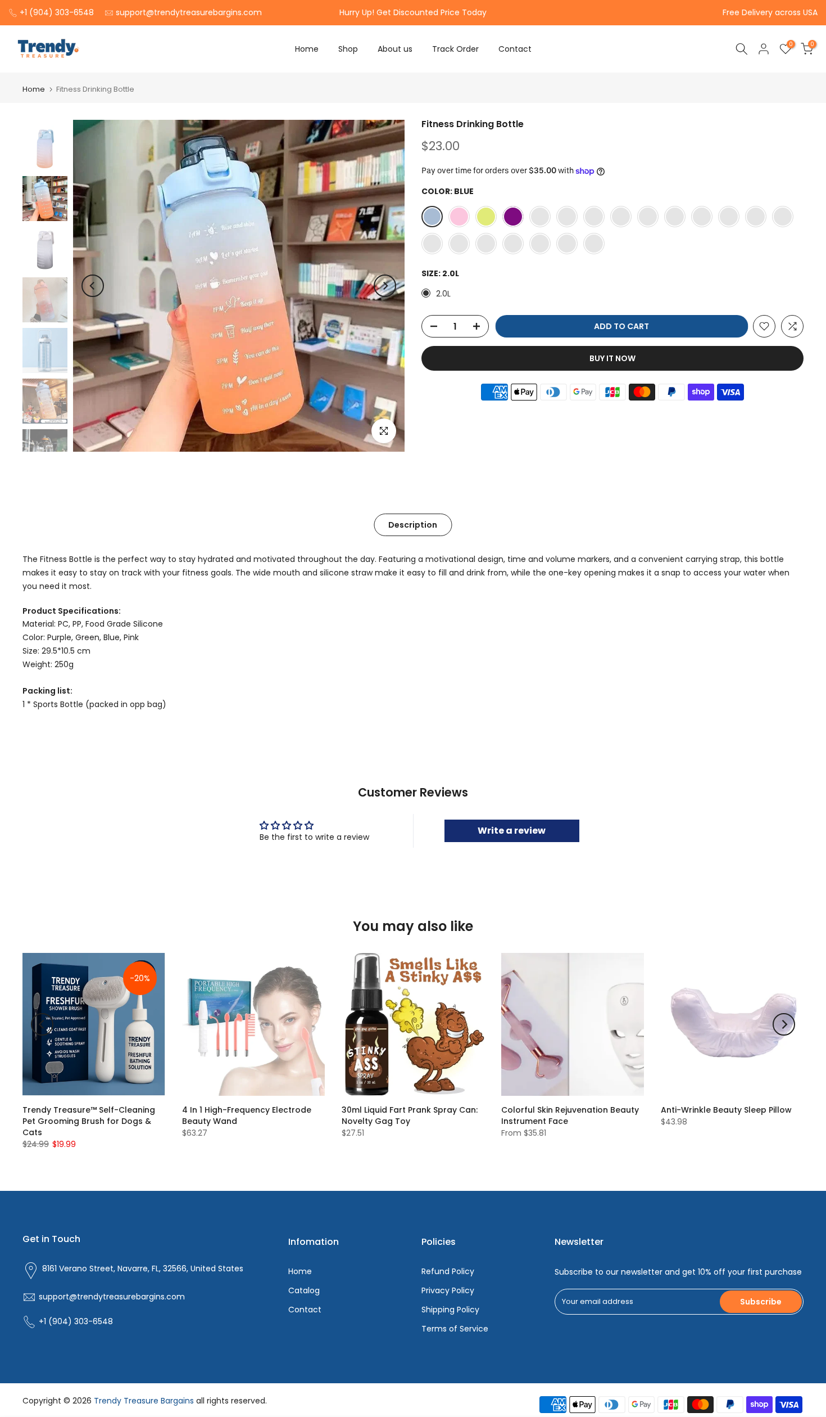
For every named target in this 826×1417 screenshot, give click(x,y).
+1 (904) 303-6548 (57, 12)
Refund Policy (447, 1271)
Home (307, 49)
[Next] (385, 286)
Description (412, 524)
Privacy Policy (447, 1290)
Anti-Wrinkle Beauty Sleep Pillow (726, 1109)
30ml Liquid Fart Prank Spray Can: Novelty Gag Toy (410, 1115)
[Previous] (92, 286)
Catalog (304, 1290)
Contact (515, 49)
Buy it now (612, 358)
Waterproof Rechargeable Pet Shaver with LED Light (97, 1361)
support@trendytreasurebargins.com (189, 12)
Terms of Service (454, 1328)
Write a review (512, 830)
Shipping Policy (450, 1309)
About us (395, 49)
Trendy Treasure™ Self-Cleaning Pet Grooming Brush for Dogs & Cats (88, 1121)
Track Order (455, 49)
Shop (348, 49)
